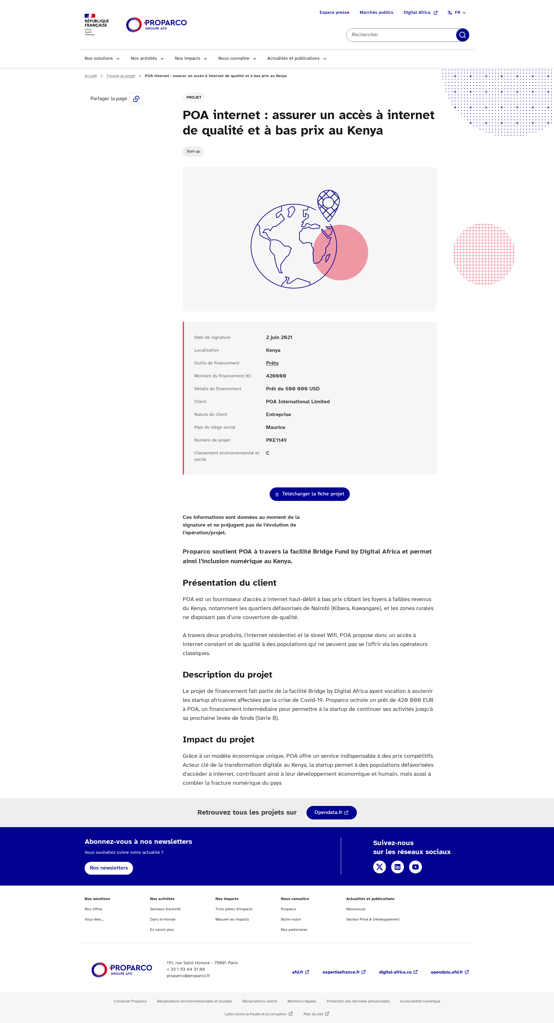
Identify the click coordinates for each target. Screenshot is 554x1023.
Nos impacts (187, 58)
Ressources (355, 909)
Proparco (288, 909)
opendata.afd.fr (447, 972)
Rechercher (462, 35)
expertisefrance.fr (341, 972)
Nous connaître (233, 58)
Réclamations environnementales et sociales (194, 1001)
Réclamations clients (259, 1001)
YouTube (415, 867)
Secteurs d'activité (165, 909)
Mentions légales (302, 1001)
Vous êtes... (94, 919)
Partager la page (136, 98)
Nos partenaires (294, 930)
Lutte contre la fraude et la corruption (256, 1014)
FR (457, 12)
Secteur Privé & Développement (372, 919)
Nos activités (144, 58)
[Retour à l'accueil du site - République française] (156, 24)
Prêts (272, 363)
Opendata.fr (328, 812)
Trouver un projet (120, 76)
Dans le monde (162, 919)
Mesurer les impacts (232, 919)
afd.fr (297, 972)
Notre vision (291, 919)
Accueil (91, 76)
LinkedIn (397, 867)
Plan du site (313, 1014)
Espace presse (334, 12)
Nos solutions (99, 58)
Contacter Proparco (130, 1001)
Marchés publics (376, 12)
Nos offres (93, 909)
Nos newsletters (109, 868)
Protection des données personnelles (358, 1001)
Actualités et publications (293, 58)
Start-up (193, 151)
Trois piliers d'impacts (234, 909)
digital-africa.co (395, 972)
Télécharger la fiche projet (313, 494)
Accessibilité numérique (420, 1001)
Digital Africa (417, 12)
